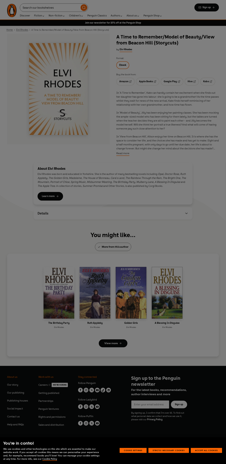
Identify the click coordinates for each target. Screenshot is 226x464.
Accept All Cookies (206, 450)
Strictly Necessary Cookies (169, 450)
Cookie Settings (133, 450)
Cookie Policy (49, 459)
